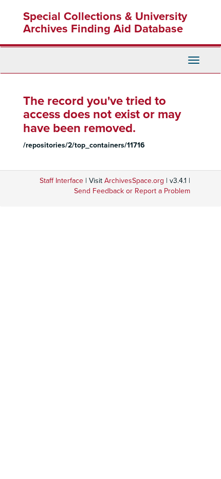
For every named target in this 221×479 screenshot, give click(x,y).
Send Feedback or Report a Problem (132, 191)
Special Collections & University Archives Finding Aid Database (105, 22)
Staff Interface (61, 180)
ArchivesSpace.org (134, 180)
